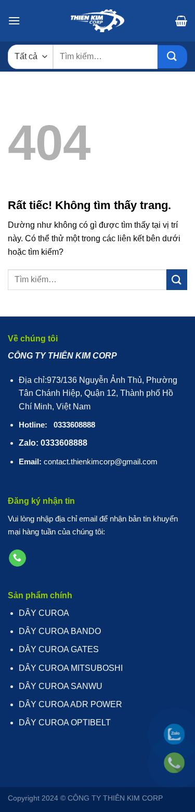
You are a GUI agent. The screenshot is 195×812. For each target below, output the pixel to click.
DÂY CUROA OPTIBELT (65, 722)
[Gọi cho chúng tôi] (17, 558)
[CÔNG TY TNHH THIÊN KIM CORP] (98, 21)
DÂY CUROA (44, 613)
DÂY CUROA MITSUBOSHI (71, 668)
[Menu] (14, 20)
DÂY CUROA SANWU (60, 686)
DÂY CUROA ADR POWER (70, 704)
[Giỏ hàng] (181, 20)
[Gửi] (172, 56)
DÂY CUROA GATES (59, 649)
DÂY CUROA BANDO (60, 631)
